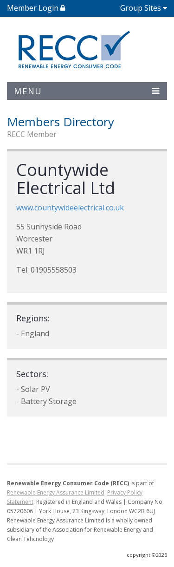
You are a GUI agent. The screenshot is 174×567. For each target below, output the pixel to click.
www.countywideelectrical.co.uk (70, 207)
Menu (28, 91)
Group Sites (140, 8)
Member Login (33, 8)
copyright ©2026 (147, 554)
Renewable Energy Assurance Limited (55, 492)
